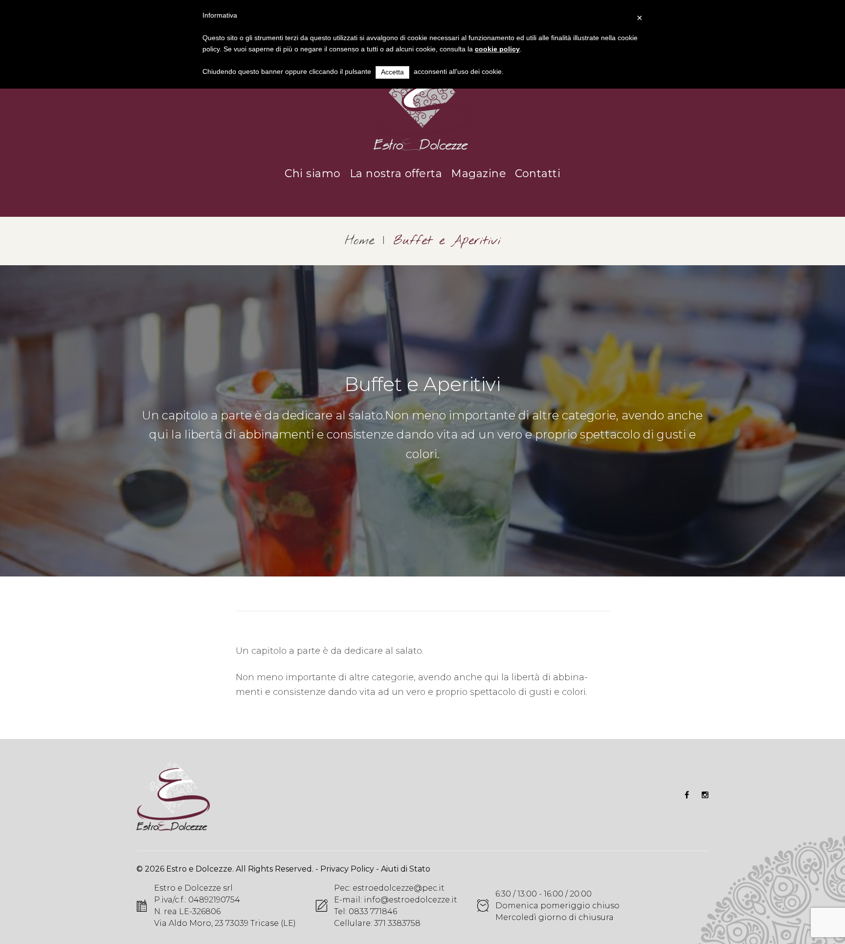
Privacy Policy (347, 869)
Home (359, 240)
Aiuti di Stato (405, 869)
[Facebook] (687, 795)
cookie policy (497, 49)
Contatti (537, 173)
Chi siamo (313, 173)
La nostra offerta (396, 173)
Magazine (478, 173)
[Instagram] (705, 795)
